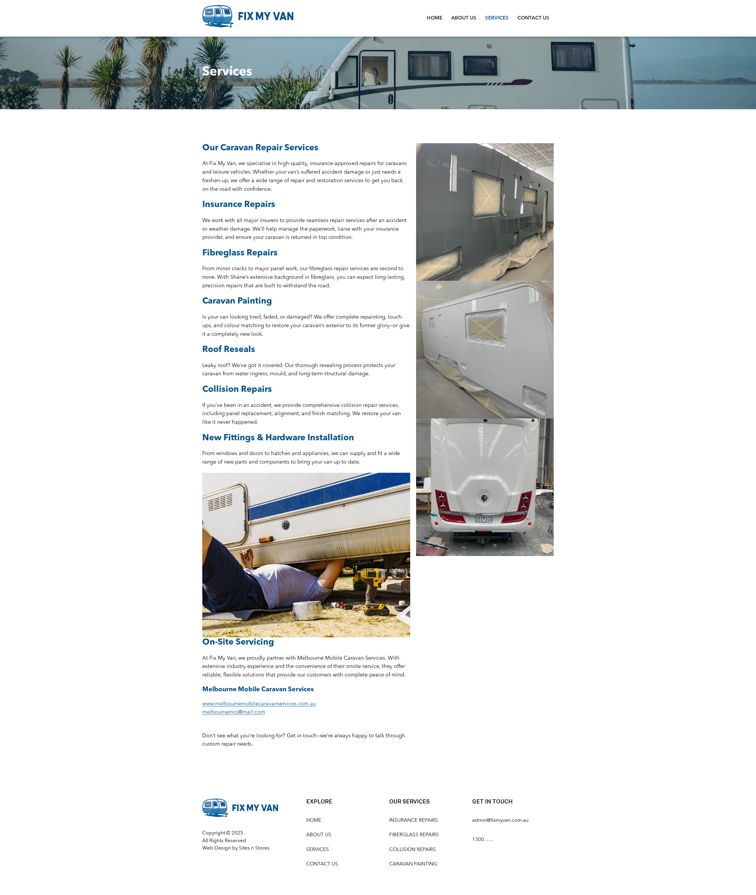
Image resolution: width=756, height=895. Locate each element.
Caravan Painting (413, 864)
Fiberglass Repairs (414, 834)
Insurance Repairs (413, 820)
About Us (463, 18)
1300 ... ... (482, 839)
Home (434, 18)
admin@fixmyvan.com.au (500, 820)
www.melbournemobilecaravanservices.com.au (259, 704)
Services (497, 18)
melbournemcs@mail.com (233, 712)
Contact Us (533, 18)
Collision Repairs (412, 849)
